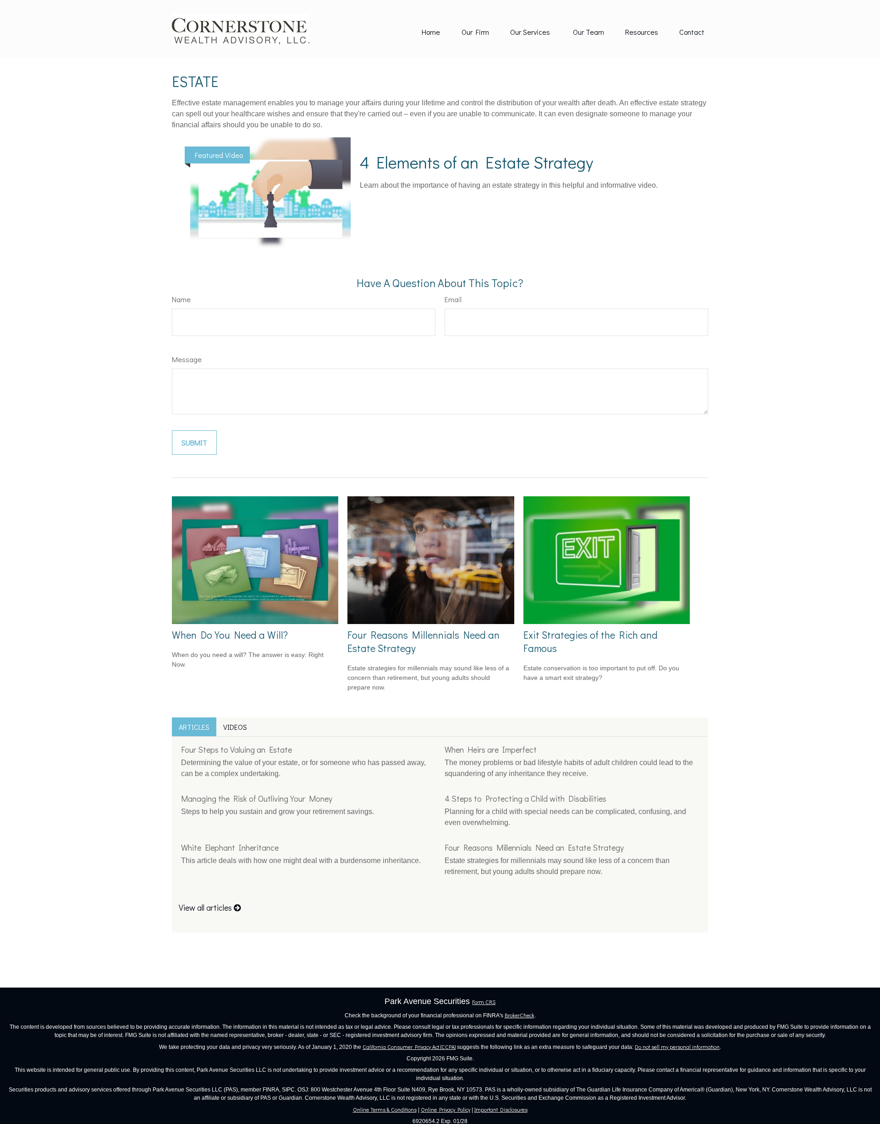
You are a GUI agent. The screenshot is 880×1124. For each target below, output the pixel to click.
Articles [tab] (194, 727)
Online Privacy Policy (445, 1109)
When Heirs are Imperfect (491, 749)
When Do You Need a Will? (230, 634)
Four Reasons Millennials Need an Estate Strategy (534, 847)
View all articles (206, 907)
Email (453, 299)
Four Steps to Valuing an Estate (236, 749)
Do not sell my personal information (677, 1046)
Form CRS (483, 1001)
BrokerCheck (519, 1015)
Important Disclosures (501, 1109)
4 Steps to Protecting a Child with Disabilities (525, 798)
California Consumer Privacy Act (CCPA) (409, 1046)
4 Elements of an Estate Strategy (476, 162)
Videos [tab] (235, 727)
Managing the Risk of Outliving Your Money (256, 798)
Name (181, 299)
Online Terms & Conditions (385, 1109)
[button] (431, 31)
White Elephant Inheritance (230, 847)
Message (187, 359)
